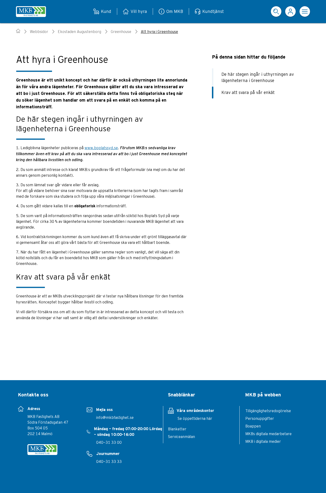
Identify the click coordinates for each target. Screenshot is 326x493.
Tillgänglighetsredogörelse (268, 411)
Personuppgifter (259, 418)
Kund (106, 11)
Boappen (253, 426)
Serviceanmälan (181, 436)
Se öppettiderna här (195, 418)
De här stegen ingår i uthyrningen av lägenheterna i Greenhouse (257, 77)
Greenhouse (121, 31)
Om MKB (174, 11)
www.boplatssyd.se (101, 148)
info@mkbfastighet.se (115, 417)
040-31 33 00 (109, 442)
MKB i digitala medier (263, 441)
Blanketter (177, 429)
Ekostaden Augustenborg (79, 31)
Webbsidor (39, 31)
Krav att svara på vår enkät (248, 92)
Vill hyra (139, 11)
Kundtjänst (213, 11)
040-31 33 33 (109, 461)
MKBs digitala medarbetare (268, 434)
